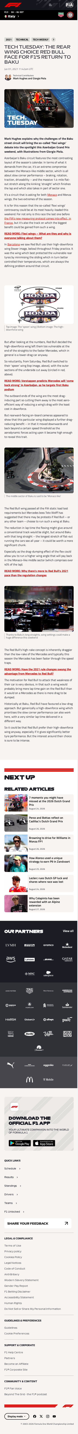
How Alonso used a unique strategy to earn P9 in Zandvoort (49, 860)
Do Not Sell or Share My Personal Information (32, 1309)
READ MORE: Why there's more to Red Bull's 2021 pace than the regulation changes (36, 573)
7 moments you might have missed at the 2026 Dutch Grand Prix (49, 801)
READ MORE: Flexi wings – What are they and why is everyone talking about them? (37, 235)
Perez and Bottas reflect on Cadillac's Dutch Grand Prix (46, 819)
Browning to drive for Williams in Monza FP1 (49, 840)
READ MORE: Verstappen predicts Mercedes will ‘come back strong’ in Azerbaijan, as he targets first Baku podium (38, 385)
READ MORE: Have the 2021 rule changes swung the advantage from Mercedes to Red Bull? (37, 671)
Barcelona (13, 244)
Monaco (52, 195)
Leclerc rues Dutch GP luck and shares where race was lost (48, 880)
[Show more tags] (53, 39)
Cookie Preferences (16, 1334)
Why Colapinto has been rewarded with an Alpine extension (44, 901)
